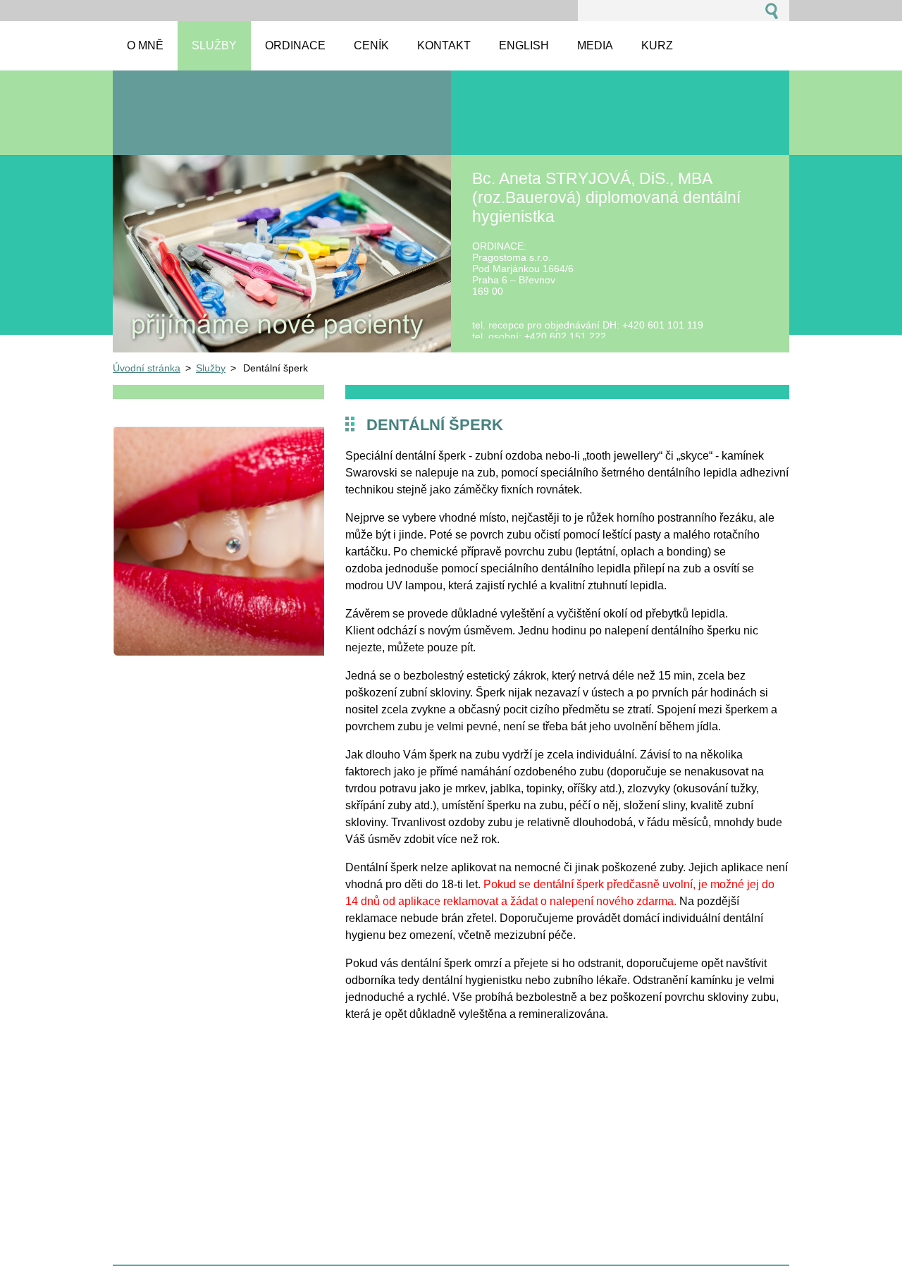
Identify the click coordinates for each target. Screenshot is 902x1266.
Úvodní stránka (146, 368)
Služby (211, 368)
